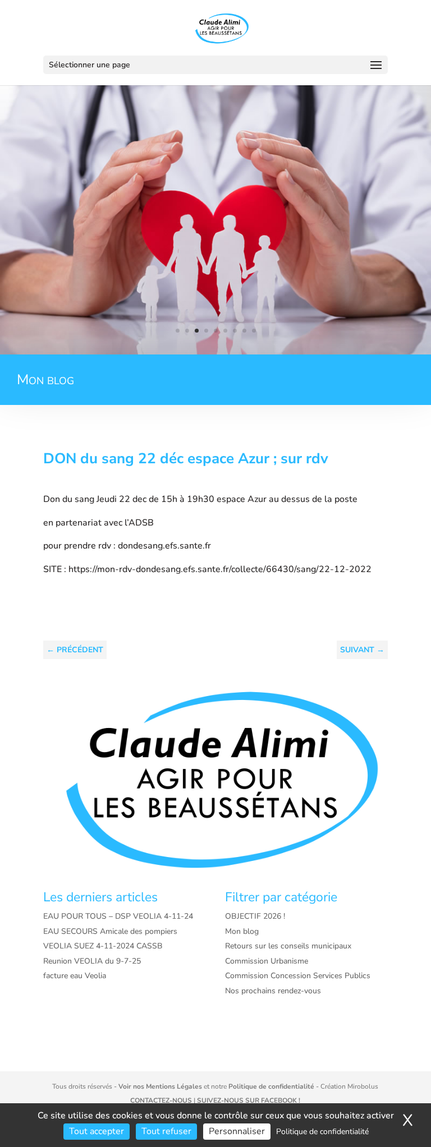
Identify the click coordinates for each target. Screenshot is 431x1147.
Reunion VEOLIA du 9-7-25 (92, 961)
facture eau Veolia (74, 975)
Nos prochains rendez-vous (273, 990)
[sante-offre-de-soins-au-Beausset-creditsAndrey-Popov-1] (215, 352)
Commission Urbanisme (266, 961)
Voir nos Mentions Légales (160, 1086)
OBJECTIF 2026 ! (255, 916)
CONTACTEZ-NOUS (161, 1100)
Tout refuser (166, 1131)
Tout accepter (96, 1131)
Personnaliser (237, 1131)
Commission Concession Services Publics (297, 975)
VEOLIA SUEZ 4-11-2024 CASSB (103, 946)
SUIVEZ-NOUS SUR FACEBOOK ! (248, 1100)
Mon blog (242, 931)
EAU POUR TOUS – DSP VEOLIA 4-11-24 (118, 916)
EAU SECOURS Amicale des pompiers (110, 931)
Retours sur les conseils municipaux (288, 946)
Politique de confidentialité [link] (322, 1131)
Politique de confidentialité (271, 1086)
